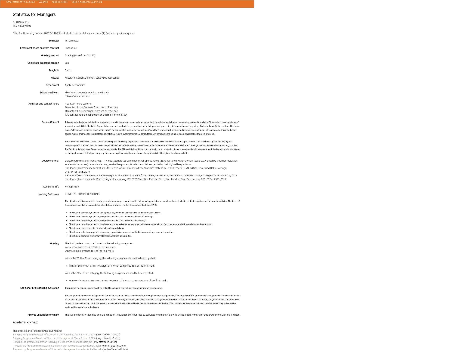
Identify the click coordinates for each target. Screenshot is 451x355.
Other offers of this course (20, 2)
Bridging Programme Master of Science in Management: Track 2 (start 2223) (54, 338)
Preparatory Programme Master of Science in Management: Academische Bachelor (58, 349)
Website (43, 2)
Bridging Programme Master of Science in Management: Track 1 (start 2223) (54, 334)
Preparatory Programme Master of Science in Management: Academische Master (57, 345)
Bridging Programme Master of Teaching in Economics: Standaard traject (52, 342)
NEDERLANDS (59, 2)
